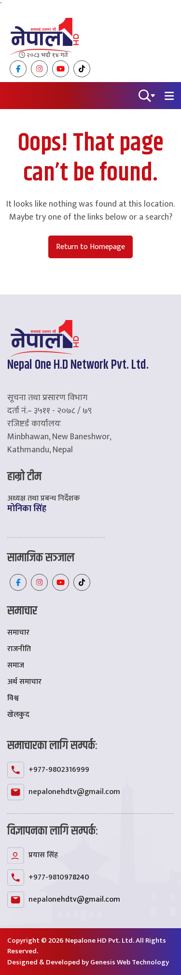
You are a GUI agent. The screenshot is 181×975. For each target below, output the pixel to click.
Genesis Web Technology (129, 962)
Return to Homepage (90, 246)
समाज (15, 665)
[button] (147, 94)
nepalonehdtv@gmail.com (74, 791)
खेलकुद (18, 714)
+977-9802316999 (58, 769)
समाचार (18, 632)
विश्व (13, 698)
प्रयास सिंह (43, 855)
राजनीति (19, 648)
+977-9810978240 (58, 877)
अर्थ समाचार (24, 681)
